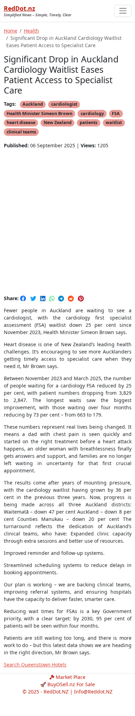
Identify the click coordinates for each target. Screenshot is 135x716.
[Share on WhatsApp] (52, 298)
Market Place (70, 677)
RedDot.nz (19, 8)
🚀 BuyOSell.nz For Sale (67, 684)
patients (88, 122)
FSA (116, 113)
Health (31, 30)
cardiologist (64, 104)
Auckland (32, 104)
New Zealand (58, 122)
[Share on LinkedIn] (43, 298)
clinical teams (21, 132)
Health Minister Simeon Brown (39, 113)
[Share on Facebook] (24, 298)
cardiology (92, 113)
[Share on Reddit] (71, 298)
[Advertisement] (67, 221)
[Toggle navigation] (122, 11)
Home (10, 30)
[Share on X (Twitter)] (34, 298)
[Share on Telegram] (61, 298)
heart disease (21, 122)
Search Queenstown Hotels (35, 664)
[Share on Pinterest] (81, 298)
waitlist (114, 122)
